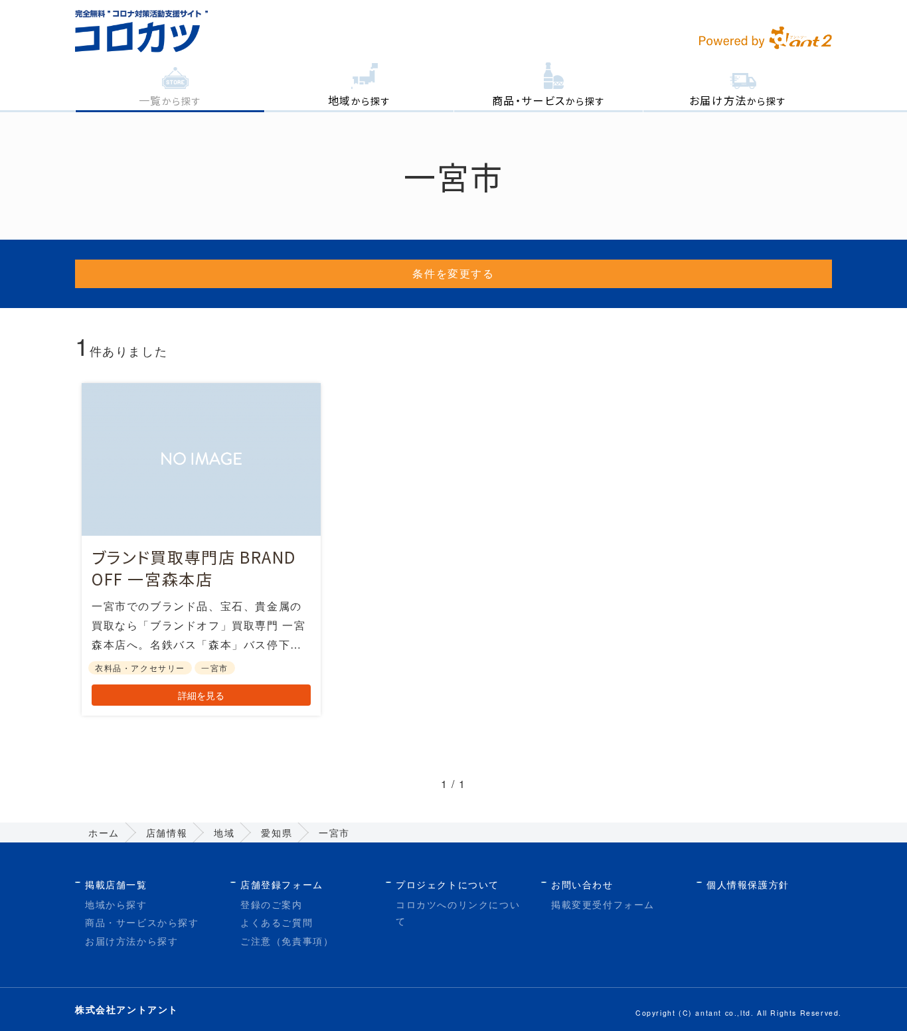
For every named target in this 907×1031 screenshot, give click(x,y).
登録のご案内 (271, 904)
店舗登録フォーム (281, 884)
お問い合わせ (582, 884)
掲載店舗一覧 (116, 884)
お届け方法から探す (131, 940)
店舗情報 (166, 832)
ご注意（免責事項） (286, 940)
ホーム (104, 832)
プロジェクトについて (447, 884)
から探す (170, 100)
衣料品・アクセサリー (140, 667)
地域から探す (116, 904)
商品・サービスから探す (142, 922)
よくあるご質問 (276, 922)
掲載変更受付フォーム (603, 904)
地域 (224, 832)
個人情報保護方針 (747, 884)
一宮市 (214, 667)
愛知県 (276, 832)
